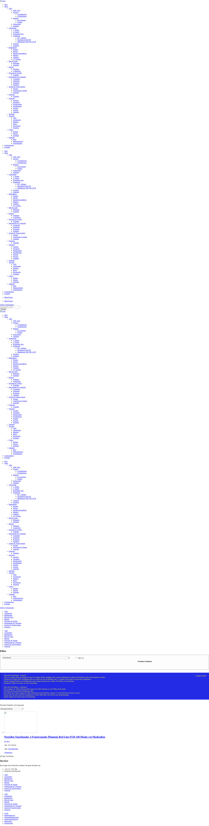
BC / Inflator (21, 38)
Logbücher (17, 71)
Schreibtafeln (17, 143)
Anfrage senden (200, 676)
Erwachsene (21, 20)
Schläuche (16, 36)
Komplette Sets (18, 34)
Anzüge (16, 100)
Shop (6, 6)
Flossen (15, 12)
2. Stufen (16, 32)
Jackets (15, 89)
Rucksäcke (17, 126)
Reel (14, 139)
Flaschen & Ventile (15, 73)
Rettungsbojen (18, 141)
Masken (16, 18)
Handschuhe (17, 104)
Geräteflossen (22, 14)
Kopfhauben (17, 106)
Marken (15, 55)
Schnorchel (17, 24)
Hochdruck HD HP (24, 40)
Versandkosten (13, 749)
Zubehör (16, 26)
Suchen (3, 309)
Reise (15, 124)
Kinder (19, 22)
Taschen (16, 44)
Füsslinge (16, 102)
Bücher (11, 67)
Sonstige (12, 114)
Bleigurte (16, 63)
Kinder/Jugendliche (19, 53)
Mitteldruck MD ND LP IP (26, 42)
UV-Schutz (17, 59)
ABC (10, 8)
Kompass (16, 83)
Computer (16, 79)
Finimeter (16, 81)
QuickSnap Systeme (20, 91)
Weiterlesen (8, 752)
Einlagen (16, 69)
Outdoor (16, 57)
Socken (15, 110)
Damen (15, 49)
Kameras (12, 94)
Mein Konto (8, 297)
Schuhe (15, 108)
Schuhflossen (22, 16)
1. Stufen (16, 30)
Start (6, 5)
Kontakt (7, 147)
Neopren (12, 98)
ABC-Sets (16, 10)
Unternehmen (9, 145)
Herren (15, 51)
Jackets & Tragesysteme (17, 87)
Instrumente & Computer (17, 77)
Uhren (11, 130)
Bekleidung (13, 48)
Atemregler (12, 28)
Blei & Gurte (13, 61)
